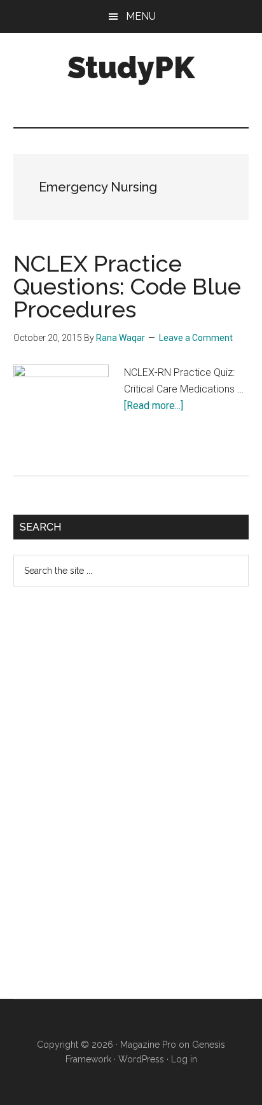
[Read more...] (153, 406)
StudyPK (131, 67)
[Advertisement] (108, 803)
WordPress (141, 1059)
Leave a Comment (196, 338)
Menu (141, 16)
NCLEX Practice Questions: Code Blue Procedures (127, 286)
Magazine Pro (148, 1044)
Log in (184, 1059)
